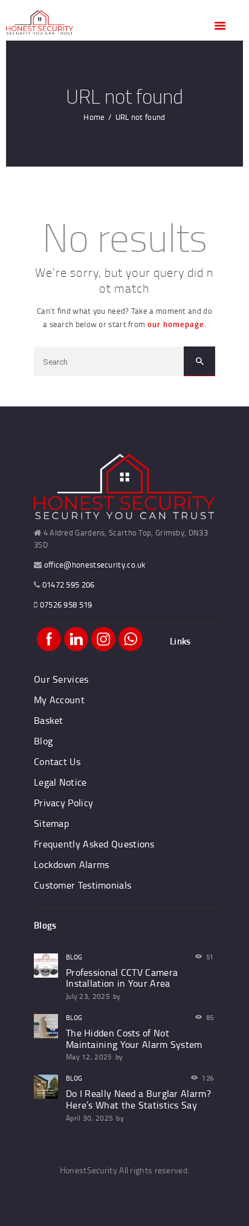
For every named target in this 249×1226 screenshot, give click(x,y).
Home (94, 116)
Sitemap (51, 823)
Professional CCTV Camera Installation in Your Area (122, 978)
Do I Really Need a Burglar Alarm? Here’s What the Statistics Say (138, 1099)
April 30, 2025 (89, 1118)
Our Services (61, 679)
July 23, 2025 (88, 996)
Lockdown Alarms (71, 864)
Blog (43, 740)
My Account (59, 699)
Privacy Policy (63, 802)
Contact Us (57, 761)
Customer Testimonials (82, 885)
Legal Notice (60, 782)
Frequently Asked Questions (94, 843)
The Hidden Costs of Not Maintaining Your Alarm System (134, 1038)
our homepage (175, 324)
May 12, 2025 (89, 1057)
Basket (48, 720)
